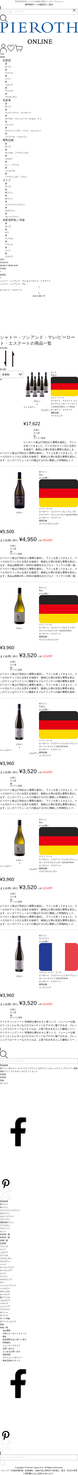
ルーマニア (5, 1294)
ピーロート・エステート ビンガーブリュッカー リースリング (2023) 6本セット (64, 404)
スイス (3, 1273)
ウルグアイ (5, 1261)
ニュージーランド (8, 1285)
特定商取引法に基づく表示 (15, 1339)
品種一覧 (4, 1240)
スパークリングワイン (10, 1210)
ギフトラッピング (8, 1321)
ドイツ (3, 1249)
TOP (2, 54)
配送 (5, 1336)
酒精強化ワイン (7, 1222)
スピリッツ (5, 1228)
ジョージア (5, 1306)
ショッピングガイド (12, 1345)
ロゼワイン (5, 1213)
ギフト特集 (5, 1318)
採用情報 (7, 1354)
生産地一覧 (5, 1234)
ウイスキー (5, 1225)
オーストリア (6, 1270)
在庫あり (37, 401)
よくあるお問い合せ (12, 1351)
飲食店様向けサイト (12, 1360)
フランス (4, 1246)
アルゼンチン (6, 1258)
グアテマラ (5, 1309)
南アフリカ (5, 1297)
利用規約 (7, 1342)
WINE (2, 57)
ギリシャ (4, 1312)
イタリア (4, 1252)
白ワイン (4, 1207)
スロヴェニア (6, 1279)
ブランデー (5, 1219)
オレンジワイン (7, 1216)
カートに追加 (39, 438)
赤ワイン (4, 1204)
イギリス (4, 1303)
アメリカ (4, 1255)
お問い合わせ (9, 1348)
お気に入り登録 (37, 432)
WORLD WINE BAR (9, 265)
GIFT (2, 259)
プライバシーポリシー (13, 1357)
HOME (3, 268)
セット (3, 1231)
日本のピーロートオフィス (15, 1333)
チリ (2, 1282)
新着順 (5, 374)
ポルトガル (5, 1291)
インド (3, 1264)
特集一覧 (4, 1327)
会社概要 (7, 1330)
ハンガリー (5, 1288)
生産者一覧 (5, 1237)
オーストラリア (7, 1267)
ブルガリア (5, 1300)
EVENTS (4, 262)
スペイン (4, 1276)
